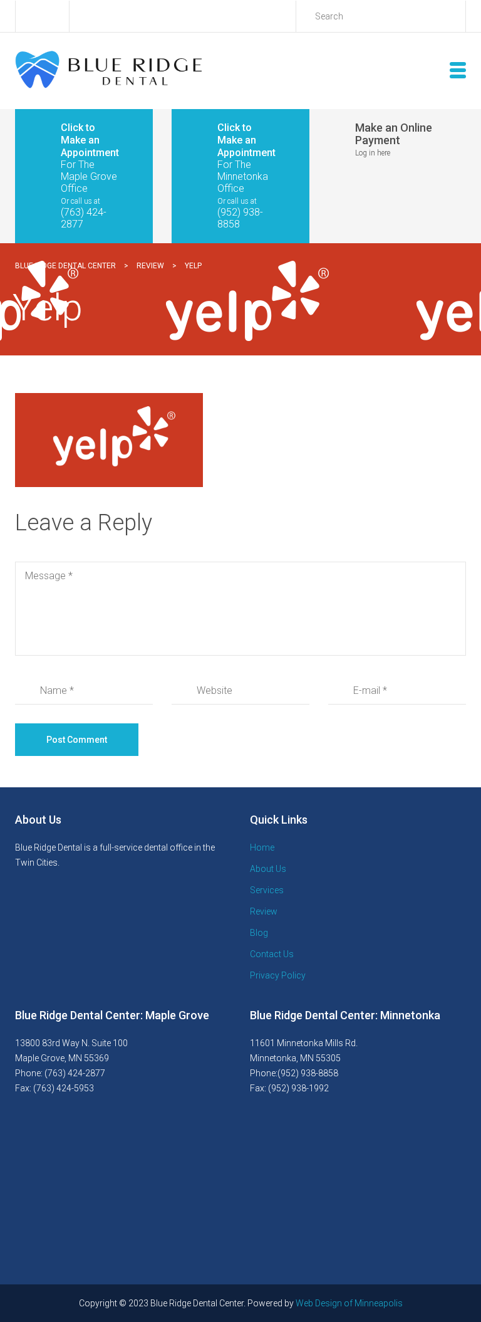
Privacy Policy (278, 975)
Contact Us (272, 954)
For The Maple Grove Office (89, 176)
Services (267, 890)
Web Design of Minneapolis (349, 1303)
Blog (259, 933)
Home (262, 847)
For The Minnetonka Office (242, 176)
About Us (268, 869)
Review (263, 911)
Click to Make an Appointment (90, 140)
